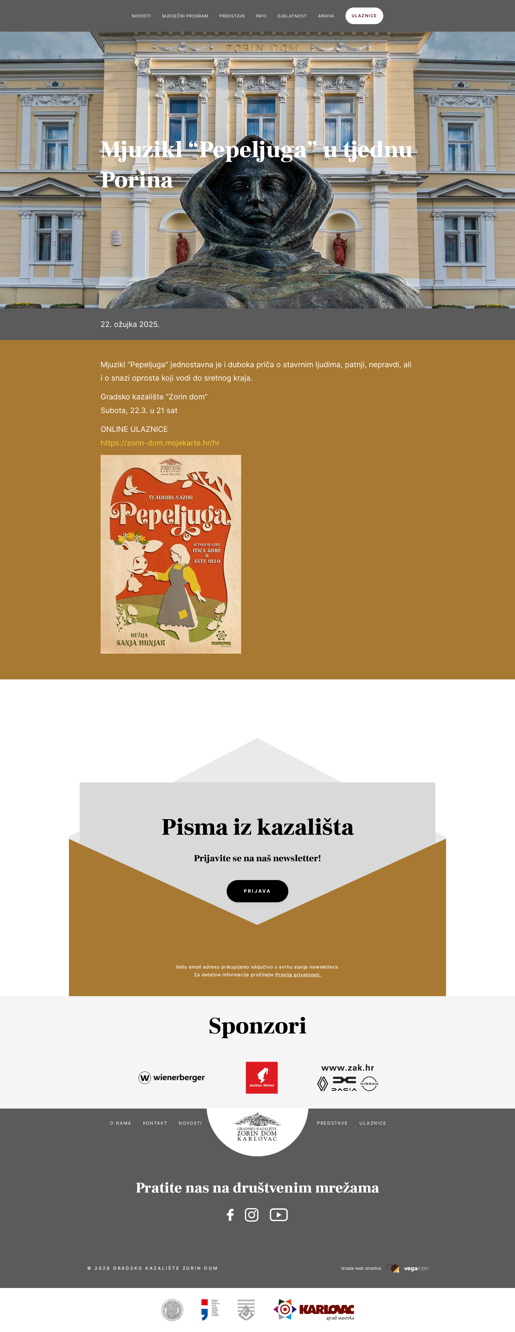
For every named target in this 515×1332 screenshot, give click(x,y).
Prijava (257, 891)
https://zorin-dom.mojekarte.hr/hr (160, 442)
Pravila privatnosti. (298, 974)
